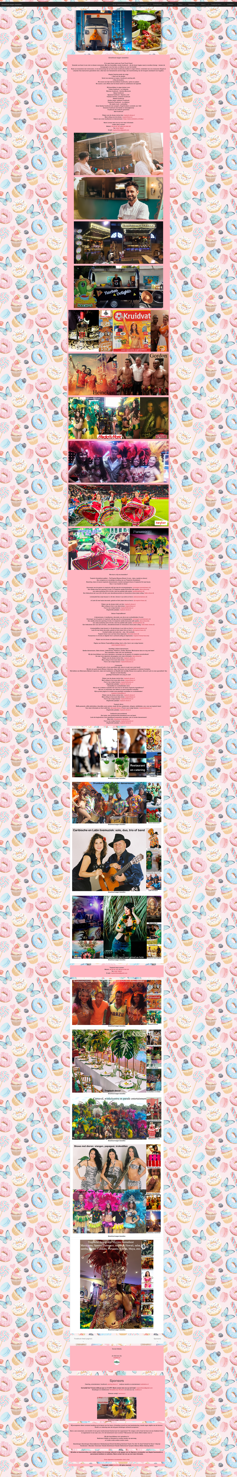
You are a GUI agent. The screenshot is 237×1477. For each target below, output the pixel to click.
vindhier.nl (116, 1358)
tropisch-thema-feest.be (141, 636)
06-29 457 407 (115, 126)
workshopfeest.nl (138, 591)
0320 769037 (120, 128)
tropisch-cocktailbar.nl (118, 693)
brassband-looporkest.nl (122, 719)
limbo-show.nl (148, 593)
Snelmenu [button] (230, 4)
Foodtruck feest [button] (215, 4)
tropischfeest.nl (127, 117)
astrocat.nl (122, 1393)
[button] (83, 1339)
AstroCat (116, 1465)
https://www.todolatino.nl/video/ (133, 119)
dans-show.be (144, 589)
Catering (170, 4)
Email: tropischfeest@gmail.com (122, 4)
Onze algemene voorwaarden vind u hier (117, 1459)
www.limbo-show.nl (148, 624)
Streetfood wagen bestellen (11, 4)
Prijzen (180, 4)
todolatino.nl (144, 1384)
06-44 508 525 (126, 126)
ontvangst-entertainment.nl (141, 587)
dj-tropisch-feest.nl (140, 600)
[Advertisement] (118, 1472)
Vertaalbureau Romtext (117, 1390)
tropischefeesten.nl (127, 608)
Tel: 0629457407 (142, 4)
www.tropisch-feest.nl (118, 645)
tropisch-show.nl (129, 115)
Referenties (191, 4)
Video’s (203, 4)
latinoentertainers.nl (140, 597)
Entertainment (157, 4)
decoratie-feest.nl (132, 634)
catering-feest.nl (112, 1384)
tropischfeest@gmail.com (121, 130)
